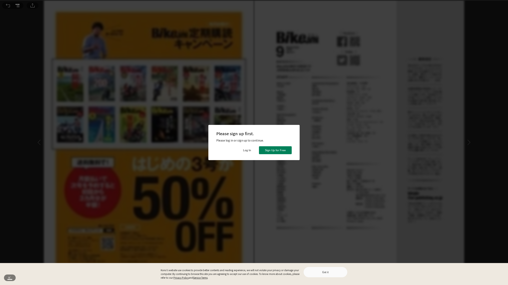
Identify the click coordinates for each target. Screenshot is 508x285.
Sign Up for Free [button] (275, 150)
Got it (325, 272)
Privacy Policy (181, 277)
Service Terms (200, 277)
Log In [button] (247, 150)
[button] (8, 5)
